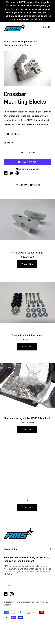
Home (7, 42)
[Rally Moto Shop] (5, 174)
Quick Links (10, 549)
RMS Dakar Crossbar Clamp (27, 253)
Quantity (8, 143)
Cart (47, 27)
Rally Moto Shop (18, 602)
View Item (27, 264)
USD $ (8, 585)
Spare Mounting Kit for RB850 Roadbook (27, 418)
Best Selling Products (23, 42)
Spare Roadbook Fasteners (27, 335)
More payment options (27, 169)
